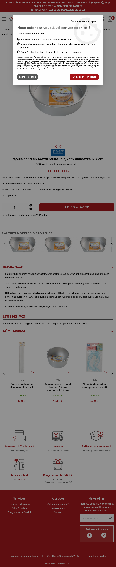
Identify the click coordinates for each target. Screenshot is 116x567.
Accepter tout (85, 77)
